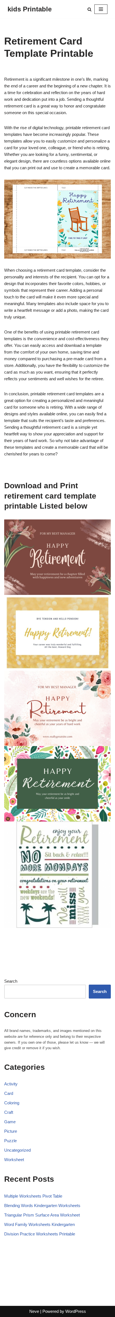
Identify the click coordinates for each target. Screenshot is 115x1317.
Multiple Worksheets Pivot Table (33, 1196)
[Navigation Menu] (100, 9)
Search (10, 981)
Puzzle (10, 1140)
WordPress (75, 1311)
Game (10, 1121)
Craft (8, 1112)
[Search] (89, 9)
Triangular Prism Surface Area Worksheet (42, 1215)
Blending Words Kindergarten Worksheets (42, 1205)
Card (8, 1093)
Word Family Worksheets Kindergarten (39, 1224)
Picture (10, 1131)
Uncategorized (17, 1150)
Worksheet (14, 1159)
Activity (11, 1083)
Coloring (11, 1102)
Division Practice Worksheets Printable (39, 1234)
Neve (34, 1311)
